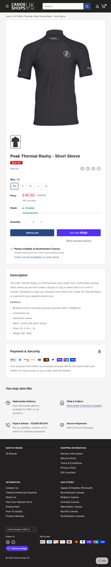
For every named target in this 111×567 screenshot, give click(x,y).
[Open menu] (7, 6)
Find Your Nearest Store (19, 501)
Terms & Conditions (71, 463)
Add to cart (32, 232)
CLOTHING (18, 16)
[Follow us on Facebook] (8, 542)
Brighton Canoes (70, 497)
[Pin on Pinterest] (88, 168)
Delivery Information (72, 453)
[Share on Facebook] (82, 168)
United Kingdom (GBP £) (18, 529)
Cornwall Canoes (70, 501)
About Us (11, 497)
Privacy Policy (68, 467)
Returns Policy (68, 458)
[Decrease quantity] (26, 222)
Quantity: (15, 221)
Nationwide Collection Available (84, 405)
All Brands (11, 453)
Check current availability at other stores (36, 257)
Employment (13, 506)
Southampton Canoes (72, 516)
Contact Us (12, 487)
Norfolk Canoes (69, 511)
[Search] (87, 6)
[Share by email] (99, 168)
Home (8, 16)
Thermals (28, 16)
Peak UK (14, 168)
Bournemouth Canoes (72, 492)
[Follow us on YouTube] (13, 542)
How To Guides (14, 511)
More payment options (78, 240)
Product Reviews (15, 516)
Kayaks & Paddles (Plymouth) (77, 487)
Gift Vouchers (68, 472)
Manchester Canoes (71, 506)
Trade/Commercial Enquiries (21, 492)
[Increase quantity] (41, 222)
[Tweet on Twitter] (93, 168)
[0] (103, 6)
